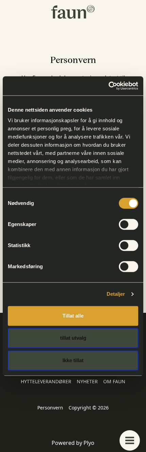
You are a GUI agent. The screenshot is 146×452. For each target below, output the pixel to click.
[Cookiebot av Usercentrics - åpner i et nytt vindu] (108, 85)
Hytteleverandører (46, 381)
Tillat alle (73, 316)
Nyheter (87, 381)
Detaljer (116, 294)
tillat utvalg (73, 338)
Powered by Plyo (73, 443)
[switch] (128, 224)
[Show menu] (130, 440)
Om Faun (114, 381)
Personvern (50, 407)
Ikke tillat (73, 360)
